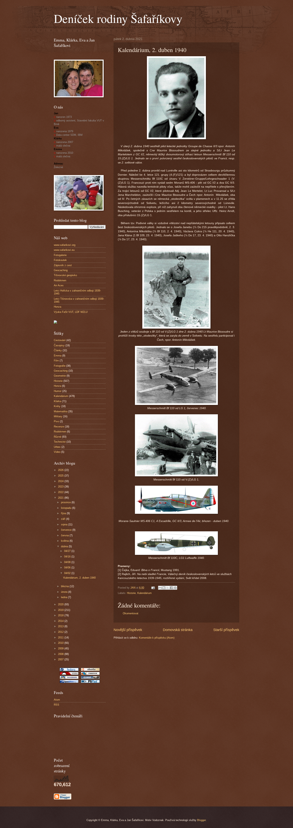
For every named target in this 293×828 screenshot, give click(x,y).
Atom (57, 699)
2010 (61, 642)
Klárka (57, 401)
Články (58, 350)
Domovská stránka (178, 630)
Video (57, 451)
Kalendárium (144, 593)
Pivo (56, 421)
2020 (61, 604)
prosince (66, 502)
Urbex (57, 446)
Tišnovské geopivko (65, 275)
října (64, 513)
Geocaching (61, 270)
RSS (56, 704)
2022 (61, 492)
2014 (61, 620)
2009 (61, 648)
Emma (57, 355)
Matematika (60, 411)
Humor (57, 391)
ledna (64, 597)
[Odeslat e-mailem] (160, 588)
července (66, 529)
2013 (61, 626)
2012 (61, 631)
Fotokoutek (60, 260)
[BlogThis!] (164, 588)
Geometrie (60, 375)
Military (58, 416)
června (65, 535)
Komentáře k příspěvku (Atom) (156, 637)
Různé (57, 436)
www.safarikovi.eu (64, 249)
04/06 (67, 567)
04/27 (67, 550)
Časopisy (59, 345)
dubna (65, 546)
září (63, 518)
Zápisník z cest (63, 265)
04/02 (67, 573)
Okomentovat (130, 613)
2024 (61, 481)
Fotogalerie (60, 255)
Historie (131, 593)
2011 (61, 637)
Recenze (59, 426)
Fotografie (59, 365)
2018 (61, 615)
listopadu (66, 507)
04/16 (67, 556)
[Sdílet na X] (168, 588)
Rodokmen (60, 280)
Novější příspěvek (128, 630)
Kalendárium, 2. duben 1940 (79, 577)
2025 (61, 475)
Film (56, 360)
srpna (64, 524)
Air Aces (59, 285)
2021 (61, 497)
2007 (61, 659)
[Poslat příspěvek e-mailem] (153, 587)
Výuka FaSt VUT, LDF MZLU (71, 311)
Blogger (201, 820)
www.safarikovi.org (64, 244)
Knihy (57, 406)
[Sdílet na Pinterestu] (175, 588)
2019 (61, 609)
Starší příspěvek (226, 630)
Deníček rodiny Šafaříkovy (118, 18)
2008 (61, 654)
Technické (60, 441)
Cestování (60, 340)
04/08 (67, 562)
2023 (61, 486)
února (64, 591)
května (65, 540)
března (65, 586)
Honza (57, 306)
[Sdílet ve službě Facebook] (171, 588)
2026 (61, 470)
